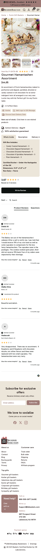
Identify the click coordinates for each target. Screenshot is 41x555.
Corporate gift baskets (10, 486)
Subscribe (33, 402)
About (3, 452)
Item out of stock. (18, 121)
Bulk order (25, 454)
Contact (4, 454)
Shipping (24, 457)
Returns (24, 460)
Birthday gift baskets (9, 488)
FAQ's (23, 463)
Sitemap (33, 544)
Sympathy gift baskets (10, 491)
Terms (3, 463)
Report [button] (24, 260)
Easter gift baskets (8, 483)
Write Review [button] (20, 190)
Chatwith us (6, 504)
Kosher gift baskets (8, 477)
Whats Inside (9, 137)
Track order (25, 452)
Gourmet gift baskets (9, 475)
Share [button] (30, 260)
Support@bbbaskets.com (29, 507)
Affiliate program (28, 465)
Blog (3, 457)
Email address (8, 403)
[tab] (21, 208)
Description (22, 137)
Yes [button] (20, 260)
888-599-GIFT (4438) (28, 499)
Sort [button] (3, 200)
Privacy (4, 465)
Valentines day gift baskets (12, 480)
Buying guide (6, 460)
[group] (20, 180)
